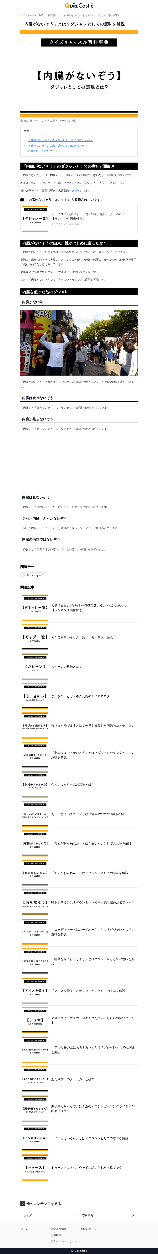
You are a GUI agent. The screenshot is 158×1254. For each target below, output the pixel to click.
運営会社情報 (58, 1229)
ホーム (24, 1229)
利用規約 (55, 1235)
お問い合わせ (89, 1229)
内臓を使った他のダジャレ (44, 151)
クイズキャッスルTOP (31, 15)
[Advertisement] (79, 461)
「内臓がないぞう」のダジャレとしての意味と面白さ (60, 140)
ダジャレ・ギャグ (33, 575)
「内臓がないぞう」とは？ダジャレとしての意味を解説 (91, 15)
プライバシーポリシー (63, 1241)
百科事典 (52, 15)
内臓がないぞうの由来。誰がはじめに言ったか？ (57, 145)
